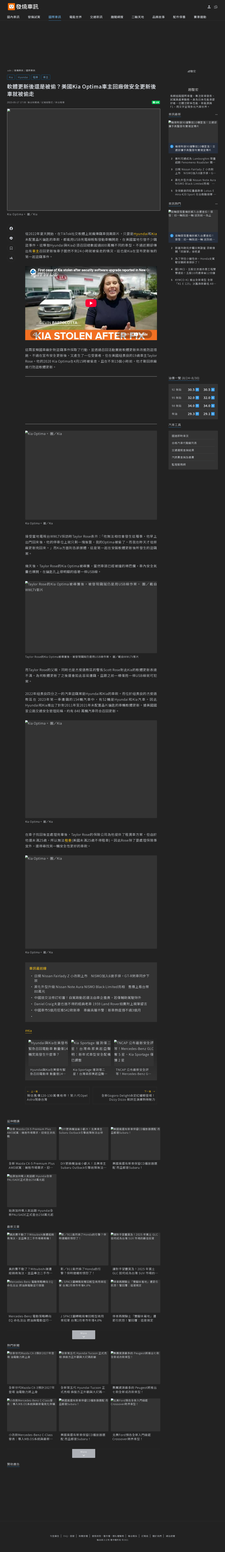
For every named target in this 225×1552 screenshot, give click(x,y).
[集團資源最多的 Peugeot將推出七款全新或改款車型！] (135, 1367)
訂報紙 (144, 1536)
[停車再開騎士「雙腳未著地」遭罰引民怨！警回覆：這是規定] (135, 1296)
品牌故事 (158, 17)
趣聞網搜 (117, 17)
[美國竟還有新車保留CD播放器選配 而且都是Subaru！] (135, 1143)
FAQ (65, 1536)
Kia (11, 77)
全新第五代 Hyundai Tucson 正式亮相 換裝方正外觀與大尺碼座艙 (83, 1389)
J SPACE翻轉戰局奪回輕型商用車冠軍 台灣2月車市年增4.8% (82, 1318)
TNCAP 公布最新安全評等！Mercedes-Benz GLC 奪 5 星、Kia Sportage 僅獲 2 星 (134, 1072)
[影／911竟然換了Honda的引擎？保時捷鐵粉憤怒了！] (83, 1249)
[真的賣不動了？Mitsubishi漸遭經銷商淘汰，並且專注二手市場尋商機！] (31, 1249)
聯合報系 (132, 1536)
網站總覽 (170, 1536)
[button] (215, 6)
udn (9, 70)
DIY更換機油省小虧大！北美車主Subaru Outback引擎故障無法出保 (84, 1165)
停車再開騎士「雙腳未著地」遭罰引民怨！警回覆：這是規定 (134, 1318)
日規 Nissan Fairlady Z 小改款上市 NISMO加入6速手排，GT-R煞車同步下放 (92, 978)
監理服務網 (179, 464)
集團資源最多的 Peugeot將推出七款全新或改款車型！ (134, 1389)
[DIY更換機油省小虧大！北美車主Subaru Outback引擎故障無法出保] (83, 1143)
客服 (72, 1536)
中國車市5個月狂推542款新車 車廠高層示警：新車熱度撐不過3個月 (87, 1010)
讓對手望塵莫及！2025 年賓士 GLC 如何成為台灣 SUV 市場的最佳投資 (135, 1271)
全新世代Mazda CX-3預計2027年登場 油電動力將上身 (32, 1389)
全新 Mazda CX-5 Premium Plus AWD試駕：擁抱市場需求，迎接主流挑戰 (32, 1165)
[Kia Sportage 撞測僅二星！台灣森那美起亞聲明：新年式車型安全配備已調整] (91, 1053)
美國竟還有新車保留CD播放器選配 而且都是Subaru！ (134, 1165)
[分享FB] (11, 228)
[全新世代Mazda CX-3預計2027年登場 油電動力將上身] (31, 1367)
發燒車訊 (18, 70)
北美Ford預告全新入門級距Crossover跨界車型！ (131, 1437)
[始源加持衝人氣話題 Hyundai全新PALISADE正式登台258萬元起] (31, 1190)
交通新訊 (96, 17)
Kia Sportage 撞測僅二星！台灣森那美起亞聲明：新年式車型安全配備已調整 (90, 1072)
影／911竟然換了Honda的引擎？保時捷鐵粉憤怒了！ (81, 1271)
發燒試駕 (34, 17)
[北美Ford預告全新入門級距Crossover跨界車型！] (135, 1414)
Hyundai (23, 77)
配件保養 (179, 17)
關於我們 (157, 1536)
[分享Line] (11, 238)
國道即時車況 (180, 436)
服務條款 (96, 1536)
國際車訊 (55, 17)
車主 (45, 77)
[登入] (209, 7)
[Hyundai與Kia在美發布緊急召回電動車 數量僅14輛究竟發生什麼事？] (48, 1053)
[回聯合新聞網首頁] (11, 6)
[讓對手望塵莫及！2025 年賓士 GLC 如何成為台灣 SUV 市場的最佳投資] (135, 1249)
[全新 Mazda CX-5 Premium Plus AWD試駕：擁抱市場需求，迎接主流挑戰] (31, 1143)
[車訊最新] (216, 114)
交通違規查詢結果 (183, 450)
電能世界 (75, 17)
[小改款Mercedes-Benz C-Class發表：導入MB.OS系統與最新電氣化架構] (31, 1414)
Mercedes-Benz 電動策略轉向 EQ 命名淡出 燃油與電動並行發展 (30, 1318)
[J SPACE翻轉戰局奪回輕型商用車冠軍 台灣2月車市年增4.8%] (83, 1296)
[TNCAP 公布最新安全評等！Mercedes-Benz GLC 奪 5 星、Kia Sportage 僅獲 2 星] (134, 1053)
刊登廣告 (54, 1536)
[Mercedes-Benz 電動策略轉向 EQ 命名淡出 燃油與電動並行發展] (31, 1296)
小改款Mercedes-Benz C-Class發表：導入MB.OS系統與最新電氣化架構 (31, 1437)
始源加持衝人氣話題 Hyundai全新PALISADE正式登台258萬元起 (31, 1212)
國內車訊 (13, 17)
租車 (35, 77)
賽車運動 (200, 17)
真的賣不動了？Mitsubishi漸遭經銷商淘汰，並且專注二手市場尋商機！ (31, 1271)
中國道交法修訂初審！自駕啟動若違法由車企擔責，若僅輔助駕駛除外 (87, 997)
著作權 (106, 1536)
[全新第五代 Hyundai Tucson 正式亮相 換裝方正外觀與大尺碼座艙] (83, 1367)
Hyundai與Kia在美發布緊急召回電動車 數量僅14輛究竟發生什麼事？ (48, 1072)
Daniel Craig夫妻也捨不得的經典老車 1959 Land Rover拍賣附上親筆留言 (90, 1004)
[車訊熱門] (216, 204)
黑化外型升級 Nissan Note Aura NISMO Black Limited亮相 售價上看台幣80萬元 (91, 989)
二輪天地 (138, 17)
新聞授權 (83, 1536)
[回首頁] (27, 6)
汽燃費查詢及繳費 (183, 457)
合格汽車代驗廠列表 (184, 443)
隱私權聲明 (118, 1536)
